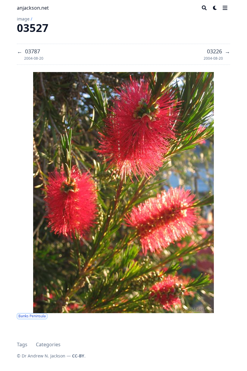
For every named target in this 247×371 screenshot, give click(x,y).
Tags (22, 344)
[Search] (204, 7)
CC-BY (78, 356)
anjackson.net (33, 8)
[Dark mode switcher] (215, 7)
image (23, 19)
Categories (48, 344)
